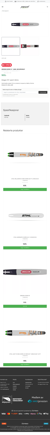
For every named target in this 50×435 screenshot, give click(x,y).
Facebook (15, 386)
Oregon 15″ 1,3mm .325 (7, 85)
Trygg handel (27, 386)
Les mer (25, 306)
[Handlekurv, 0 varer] (47, 6)
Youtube (14, 389)
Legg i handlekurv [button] (25, 189)
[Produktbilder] (25, 46)
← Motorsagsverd (5, 11)
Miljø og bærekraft (16, 384)
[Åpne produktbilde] (25, 24)
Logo (14, 382)
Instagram (15, 388)
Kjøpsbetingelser (28, 382)
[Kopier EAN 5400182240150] (18, 71)
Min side (26, 388)
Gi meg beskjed (43, 92)
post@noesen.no (6, 389)
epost (41, 384)
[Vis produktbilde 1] (11, 46)
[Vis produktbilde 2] (30, 46)
